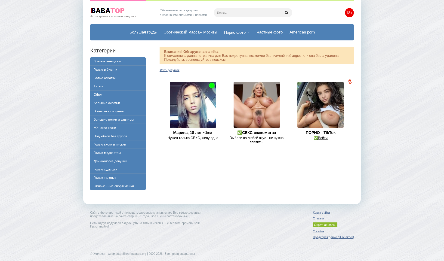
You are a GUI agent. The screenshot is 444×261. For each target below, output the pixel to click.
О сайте (318, 231)
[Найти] (286, 12)
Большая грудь (143, 32)
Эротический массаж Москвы (190, 32)
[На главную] (118, 13)
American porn (302, 32)
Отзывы (318, 218)
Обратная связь (325, 225)
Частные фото (270, 32)
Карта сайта (321, 212)
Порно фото (235, 32)
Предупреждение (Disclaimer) (333, 237)
